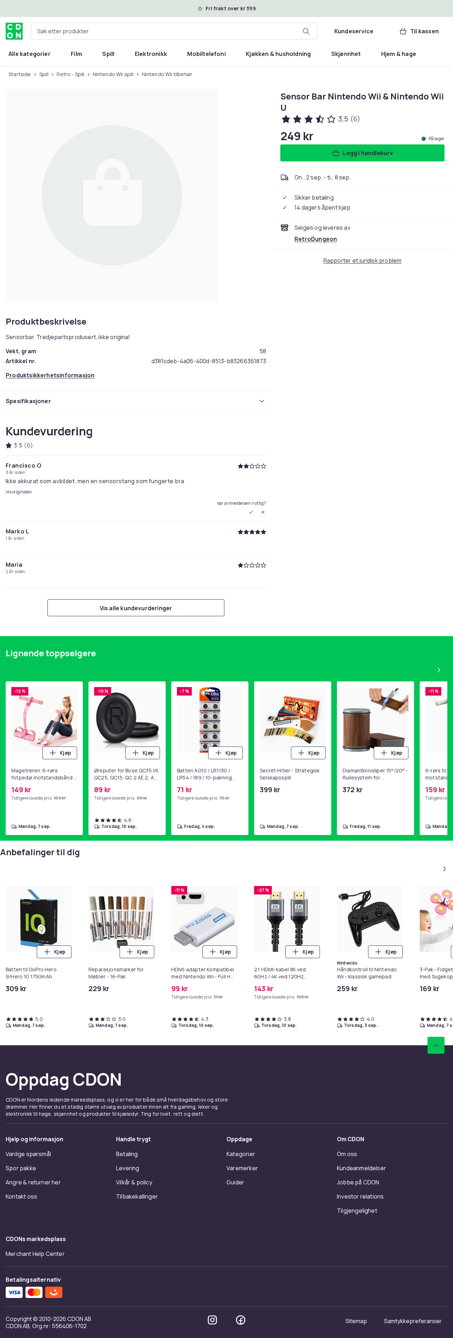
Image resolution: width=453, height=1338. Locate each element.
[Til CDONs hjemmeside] (14, 31)
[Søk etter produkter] (306, 31)
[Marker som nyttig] (251, 512)
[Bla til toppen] (436, 1045)
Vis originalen (19, 492)
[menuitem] (29, 53)
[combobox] (174, 31)
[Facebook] (240, 1320)
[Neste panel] (438, 670)
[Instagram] (212, 1320)
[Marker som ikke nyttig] (263, 512)
